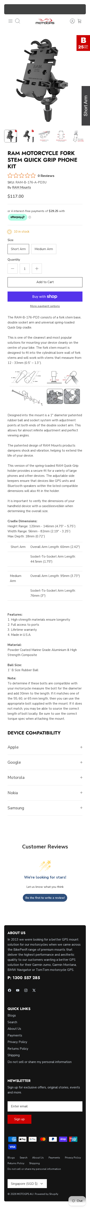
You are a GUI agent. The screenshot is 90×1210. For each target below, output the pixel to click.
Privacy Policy (17, 1042)
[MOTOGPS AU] (45, 21)
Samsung (16, 808)
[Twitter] (34, 990)
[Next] (80, 9)
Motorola (16, 777)
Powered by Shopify (46, 1194)
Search (12, 1022)
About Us (14, 1029)
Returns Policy (18, 1049)
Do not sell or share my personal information (40, 1062)
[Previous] (10, 9)
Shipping (14, 1055)
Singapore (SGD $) (24, 1184)
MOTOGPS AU (25, 1194)
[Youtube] (18, 990)
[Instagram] (26, 990)
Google (14, 762)
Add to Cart (45, 282)
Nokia (13, 793)
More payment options (45, 306)
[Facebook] (9, 990)
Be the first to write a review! (45, 898)
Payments (15, 1035)
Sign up (19, 1119)
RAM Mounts (21, 187)
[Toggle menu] (10, 21)
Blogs (12, 1015)
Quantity (14, 259)
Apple (13, 747)
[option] (45, 80)
